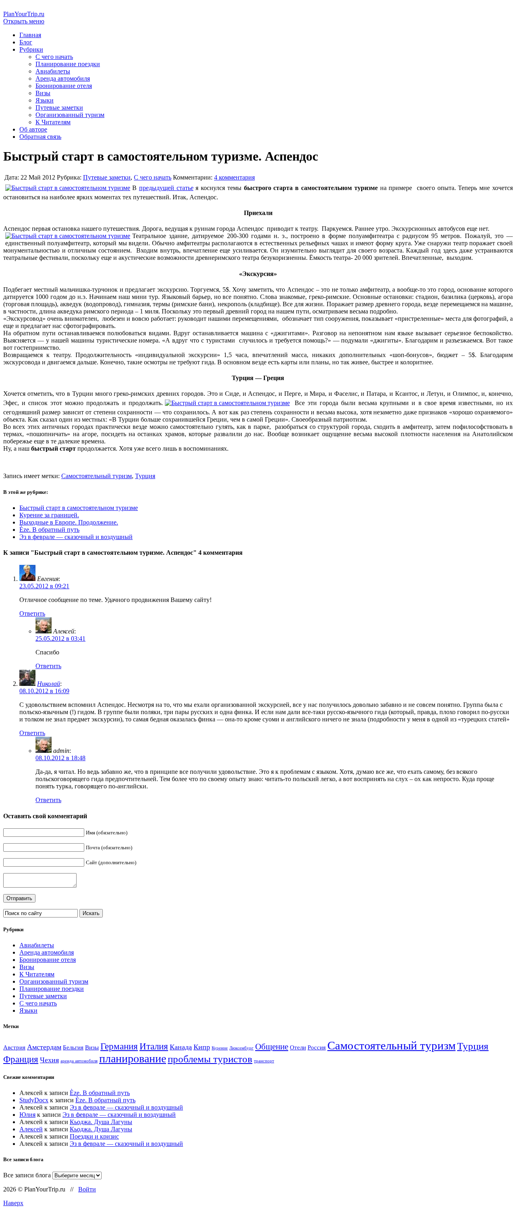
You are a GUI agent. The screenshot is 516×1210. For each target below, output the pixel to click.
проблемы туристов (210, 1058)
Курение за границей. (49, 515)
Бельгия (73, 1047)
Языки (44, 100)
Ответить (32, 613)
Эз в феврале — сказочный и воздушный (76, 536)
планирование (132, 1058)
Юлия (27, 1114)
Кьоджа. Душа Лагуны (101, 1121)
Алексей (31, 1129)
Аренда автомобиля (62, 78)
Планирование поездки (67, 64)
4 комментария (234, 177)
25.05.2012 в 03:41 (60, 638)
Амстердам (44, 1047)
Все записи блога (27, 1175)
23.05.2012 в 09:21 (44, 586)
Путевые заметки (59, 107)
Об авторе (33, 129)
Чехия (49, 1060)
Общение (271, 1046)
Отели (298, 1047)
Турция (145, 475)
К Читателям (53, 122)
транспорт (264, 1061)
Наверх (13, 1203)
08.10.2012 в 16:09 (44, 691)
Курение (220, 1048)
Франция (20, 1059)
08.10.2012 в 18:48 (60, 757)
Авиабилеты (52, 71)
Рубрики (31, 49)
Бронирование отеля (63, 85)
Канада (181, 1047)
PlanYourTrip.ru (23, 13)
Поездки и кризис (94, 1136)
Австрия (14, 1047)
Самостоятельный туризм (96, 475)
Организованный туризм (69, 114)
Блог (25, 42)
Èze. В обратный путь (49, 529)
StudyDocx (33, 1100)
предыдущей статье (166, 187)
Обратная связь (40, 136)
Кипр (202, 1047)
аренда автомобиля (79, 1061)
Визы (42, 93)
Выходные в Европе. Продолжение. (68, 522)
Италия (153, 1046)
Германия (119, 1046)
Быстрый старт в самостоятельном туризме (78, 507)
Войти (87, 1189)
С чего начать (54, 56)
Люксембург (241, 1048)
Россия (317, 1047)
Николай (48, 683)
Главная (30, 34)
